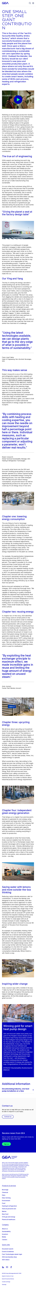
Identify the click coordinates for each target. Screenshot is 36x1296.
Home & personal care (9, 1209)
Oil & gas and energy (8, 1217)
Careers (4, 1239)
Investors (5, 1234)
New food (5, 1214)
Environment (6, 1200)
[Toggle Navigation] (33, 3)
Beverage (5, 1190)
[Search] (30, 3)
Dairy (3, 1195)
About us (5, 1229)
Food (3, 1203)
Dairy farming (6, 1198)
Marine (4, 1211)
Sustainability (6, 1231)
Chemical (5, 1192)
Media (4, 1237)
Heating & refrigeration (9, 1206)
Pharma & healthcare (8, 1219)
